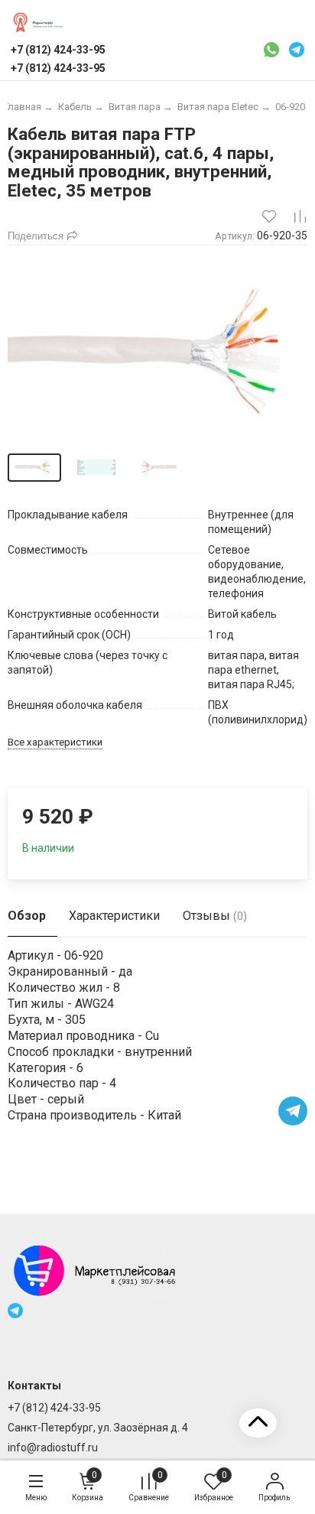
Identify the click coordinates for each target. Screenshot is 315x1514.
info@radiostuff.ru (53, 1447)
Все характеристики (55, 742)
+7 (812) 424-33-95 (54, 1408)
